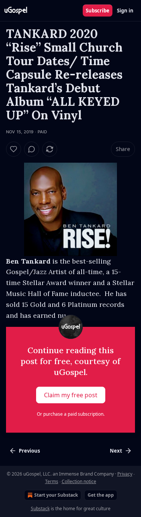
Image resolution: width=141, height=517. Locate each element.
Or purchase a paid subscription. (71, 414)
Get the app (101, 495)
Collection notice (79, 481)
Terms (51, 481)
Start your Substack (56, 495)
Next (116, 450)
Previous (29, 450)
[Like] (13, 149)
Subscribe (97, 10)
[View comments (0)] (31, 149)
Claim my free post (70, 395)
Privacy (124, 474)
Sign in (125, 10)
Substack (40, 508)
